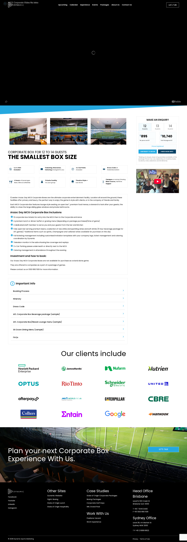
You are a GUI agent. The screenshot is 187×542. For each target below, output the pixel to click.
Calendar (74, 5)
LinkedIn (11, 504)
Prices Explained (158, 146)
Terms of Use (145, 539)
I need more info (167, 151)
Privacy (135, 539)
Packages (104, 5)
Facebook (12, 497)
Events (95, 5)
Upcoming (62, 5)
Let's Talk (173, 5)
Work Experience (94, 522)
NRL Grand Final (93, 506)
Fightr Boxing (52, 499)
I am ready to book (147, 151)
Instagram (12, 508)
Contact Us (127, 5)
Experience (85, 5)
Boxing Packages (94, 499)
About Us (115, 5)
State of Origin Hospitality (58, 506)
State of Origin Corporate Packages (102, 495)
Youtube (11, 500)
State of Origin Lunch (56, 503)
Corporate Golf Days (95, 503)
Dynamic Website (54, 495)
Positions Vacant (94, 518)
